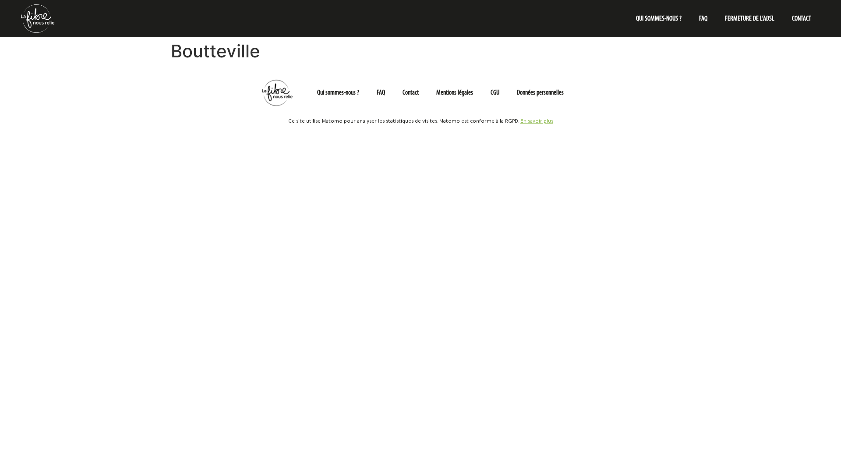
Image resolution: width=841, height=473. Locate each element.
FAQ (703, 18)
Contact (801, 18)
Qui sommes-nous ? (659, 18)
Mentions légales (454, 92)
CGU (495, 92)
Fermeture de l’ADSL (749, 18)
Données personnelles (540, 92)
